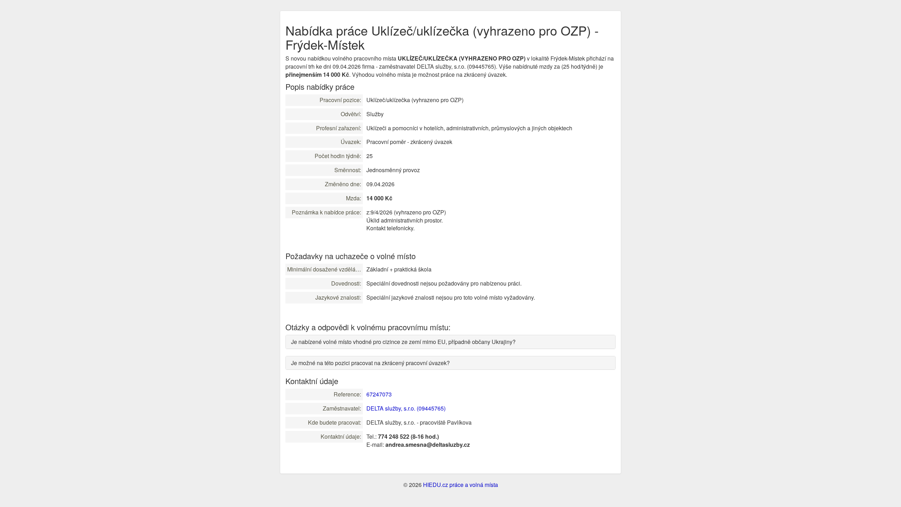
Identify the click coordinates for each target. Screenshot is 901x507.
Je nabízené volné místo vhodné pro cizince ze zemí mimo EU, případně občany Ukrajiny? (403, 342)
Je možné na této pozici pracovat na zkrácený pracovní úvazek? (370, 363)
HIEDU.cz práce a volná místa (460, 485)
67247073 (379, 394)
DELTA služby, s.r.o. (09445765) (406, 408)
